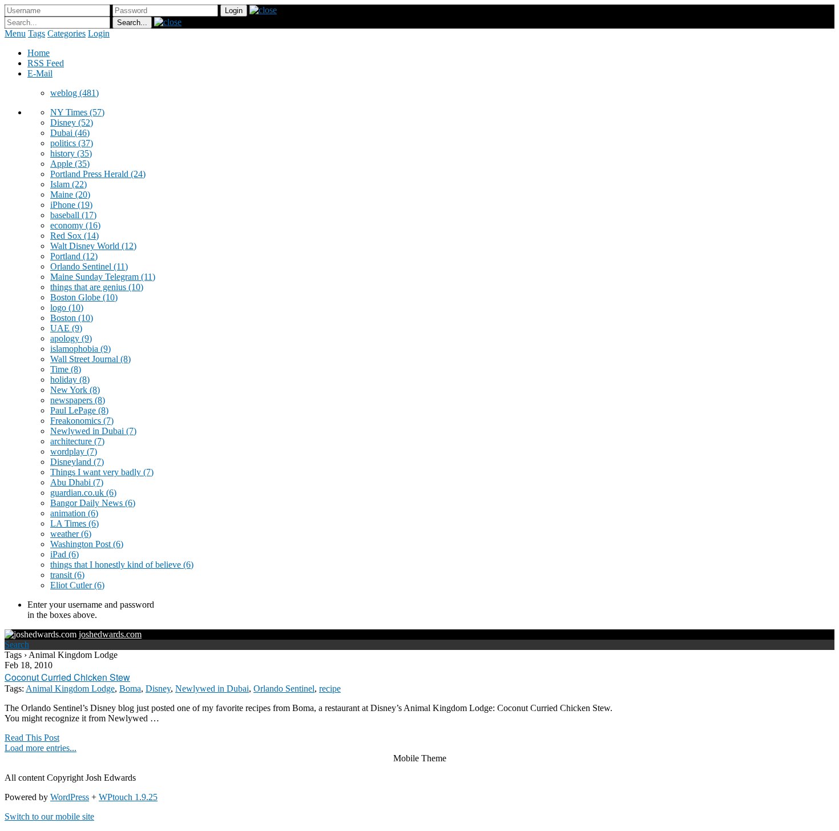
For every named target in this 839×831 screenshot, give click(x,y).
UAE (66, 328)
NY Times (77, 112)
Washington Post (86, 544)
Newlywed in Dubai (93, 431)
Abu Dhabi (76, 482)
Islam (68, 184)
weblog (74, 93)
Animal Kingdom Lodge (70, 688)
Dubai (70, 133)
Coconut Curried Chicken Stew (67, 677)
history (71, 153)
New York (75, 390)
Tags (36, 33)
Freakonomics (82, 420)
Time (65, 369)
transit (67, 575)
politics (71, 143)
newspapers (77, 400)
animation (74, 513)
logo (66, 307)
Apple (70, 163)
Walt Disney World (93, 246)
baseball (73, 215)
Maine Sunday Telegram (102, 277)
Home (38, 53)
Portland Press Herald (98, 174)
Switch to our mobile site (49, 816)
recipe (330, 688)
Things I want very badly (102, 472)
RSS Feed (45, 63)
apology (71, 338)
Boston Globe (84, 297)
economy (75, 225)
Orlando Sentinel (89, 266)
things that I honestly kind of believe (121, 564)
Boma (130, 688)
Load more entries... (40, 748)
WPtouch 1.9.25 (128, 797)
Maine (70, 194)
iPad (64, 554)
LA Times (74, 523)
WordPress (69, 797)
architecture (77, 441)
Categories (66, 33)
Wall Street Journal (90, 359)
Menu (15, 33)
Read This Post (32, 737)
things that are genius (96, 287)
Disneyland (77, 462)
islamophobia (80, 349)
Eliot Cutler (77, 585)
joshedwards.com (110, 634)
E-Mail (40, 73)
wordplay (73, 451)
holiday (70, 379)
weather (70, 534)
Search (17, 644)
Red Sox (74, 235)
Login (99, 33)
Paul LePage (79, 410)
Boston (71, 318)
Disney (71, 122)
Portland (74, 256)
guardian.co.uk (83, 492)
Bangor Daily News (92, 503)
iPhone (71, 205)
